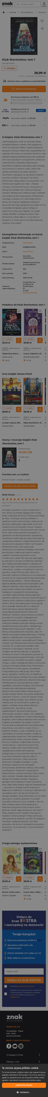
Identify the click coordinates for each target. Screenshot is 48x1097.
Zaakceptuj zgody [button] (24, 1085)
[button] (24, 1092)
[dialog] (24, 1080)
